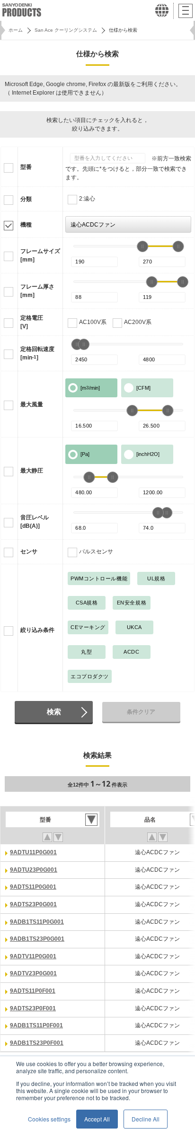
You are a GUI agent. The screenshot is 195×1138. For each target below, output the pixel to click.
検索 (54, 712)
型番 (26, 167)
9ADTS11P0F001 (32, 991)
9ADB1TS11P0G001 (37, 922)
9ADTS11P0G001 (33, 887)
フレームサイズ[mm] (40, 255)
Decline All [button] (146, 1119)
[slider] (142, 246)
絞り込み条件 (37, 630)
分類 (26, 199)
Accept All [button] (97, 1119)
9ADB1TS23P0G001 (37, 939)
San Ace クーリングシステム (66, 30)
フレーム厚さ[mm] (37, 290)
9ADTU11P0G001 (33, 852)
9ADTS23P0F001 (33, 1008)
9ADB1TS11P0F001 (36, 1025)
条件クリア (141, 712)
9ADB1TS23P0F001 (36, 1043)
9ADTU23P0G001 (33, 870)
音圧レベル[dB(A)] (34, 521)
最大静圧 (31, 470)
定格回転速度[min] (37, 353)
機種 (26, 224)
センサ (28, 551)
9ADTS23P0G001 (33, 904)
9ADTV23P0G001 (33, 973)
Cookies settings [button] (49, 1119)
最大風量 (31, 404)
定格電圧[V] (31, 322)
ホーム (16, 30)
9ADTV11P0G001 (33, 956)
